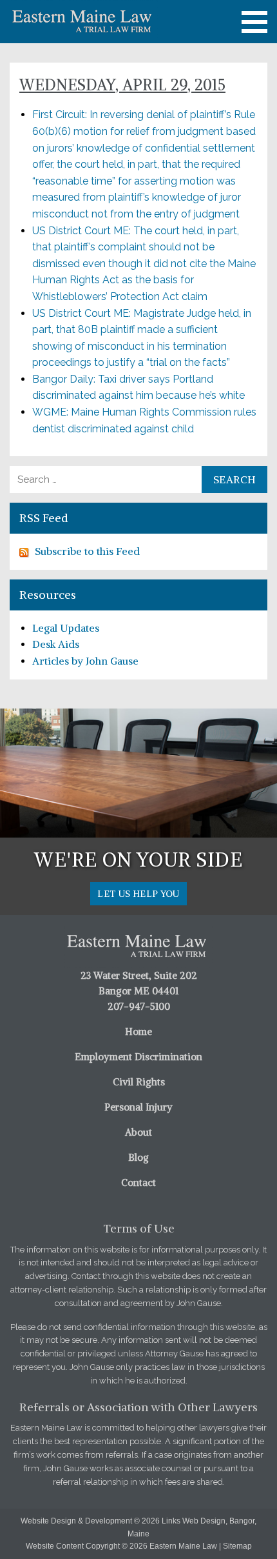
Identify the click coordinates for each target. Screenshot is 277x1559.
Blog (138, 1157)
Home (138, 1031)
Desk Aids (55, 644)
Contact (138, 1182)
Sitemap (237, 1546)
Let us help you (138, 894)
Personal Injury (138, 1107)
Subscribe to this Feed (87, 551)
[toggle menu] (254, 22)
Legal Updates (65, 627)
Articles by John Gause (85, 660)
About (138, 1132)
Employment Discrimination (138, 1057)
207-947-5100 (139, 1006)
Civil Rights (139, 1082)
